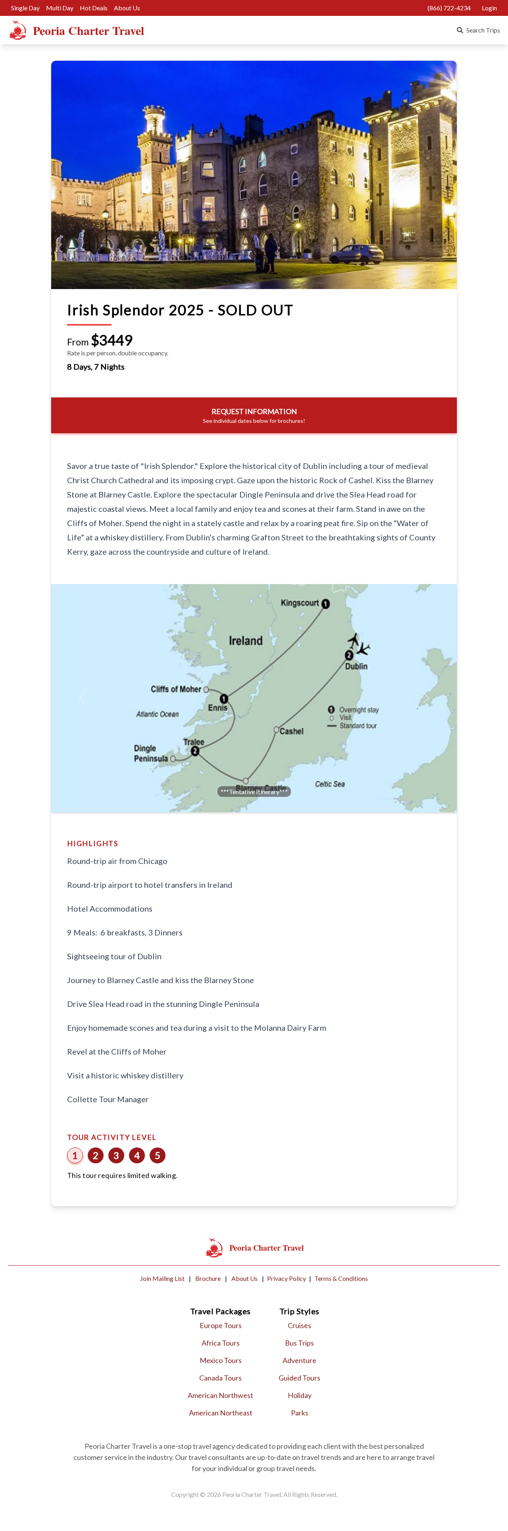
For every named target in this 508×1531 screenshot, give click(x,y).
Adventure (299, 1360)
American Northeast (220, 1412)
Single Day (25, 8)
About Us (127, 8)
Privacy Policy (286, 1278)
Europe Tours (221, 1325)
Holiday (300, 1395)
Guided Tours (299, 1377)
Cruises (299, 1325)
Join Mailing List (163, 1278)
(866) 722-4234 (449, 8)
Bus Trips (299, 1342)
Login (489, 8)
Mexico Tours (221, 1360)
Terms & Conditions (341, 1278)
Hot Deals (94, 8)
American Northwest (220, 1395)
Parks (299, 1412)
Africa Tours (221, 1342)
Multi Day (59, 8)
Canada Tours (220, 1377)
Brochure (208, 1278)
